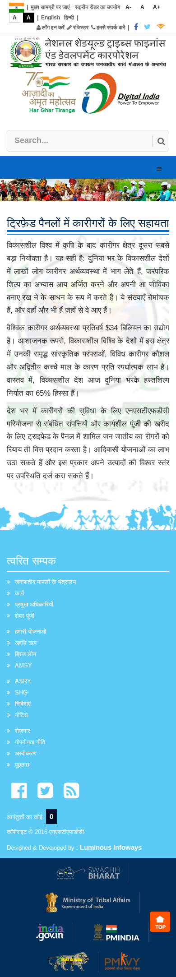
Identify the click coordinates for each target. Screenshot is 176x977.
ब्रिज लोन (25, 654)
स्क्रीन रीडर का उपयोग (97, 7)
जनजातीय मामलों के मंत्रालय (45, 582)
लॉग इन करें (53, 27)
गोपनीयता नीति (30, 742)
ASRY (23, 681)
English (50, 17)
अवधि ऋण (26, 642)
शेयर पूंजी (24, 615)
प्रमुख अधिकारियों (34, 604)
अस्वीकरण (26, 753)
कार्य (19, 593)
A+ (156, 7)
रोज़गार (22, 730)
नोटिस (21, 715)
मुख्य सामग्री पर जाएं (50, 7)
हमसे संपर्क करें (110, 27)
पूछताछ (22, 764)
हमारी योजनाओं (30, 631)
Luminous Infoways (111, 847)
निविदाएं (23, 703)
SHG (21, 692)
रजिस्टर (80, 27)
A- (128, 7)
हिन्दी (69, 17)
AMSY (23, 665)
